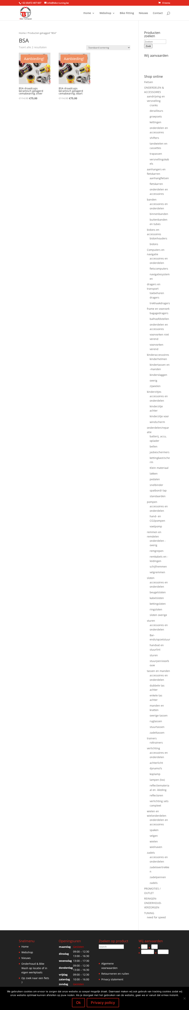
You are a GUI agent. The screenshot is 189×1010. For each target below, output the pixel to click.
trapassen (156, 153)
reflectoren (156, 795)
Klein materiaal (159, 468)
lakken (154, 473)
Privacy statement (112, 979)
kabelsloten (157, 598)
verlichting (153, 748)
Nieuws (143, 13)
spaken (154, 830)
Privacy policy (103, 1002)
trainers (152, 738)
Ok (78, 1002)
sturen (151, 620)
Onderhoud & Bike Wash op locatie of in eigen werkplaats (34, 968)
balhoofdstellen (159, 319)
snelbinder (156, 485)
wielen (154, 841)
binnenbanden (159, 214)
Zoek (148, 46)
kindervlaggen (158, 375)
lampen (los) (157, 779)
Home (87, 13)
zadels (151, 852)
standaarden (158, 496)
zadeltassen (157, 732)
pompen (152, 502)
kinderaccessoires (158, 354)
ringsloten (156, 609)
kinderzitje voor (159, 416)
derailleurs (156, 111)
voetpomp (156, 526)
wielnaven (156, 847)
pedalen (155, 479)
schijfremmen (158, 566)
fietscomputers (159, 268)
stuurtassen (157, 727)
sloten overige (158, 615)
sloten (150, 578)
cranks (154, 105)
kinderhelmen (158, 359)
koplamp (155, 774)
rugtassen (156, 721)
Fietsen (148, 82)
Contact (158, 13)
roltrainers (156, 742)
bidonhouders (158, 238)
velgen (154, 835)
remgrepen (157, 551)
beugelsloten (158, 592)
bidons (154, 244)
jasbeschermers (159, 452)
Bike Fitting (127, 13)
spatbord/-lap (158, 490)
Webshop (105, 13)
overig (153, 380)
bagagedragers (159, 313)
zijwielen (155, 386)
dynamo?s (156, 768)
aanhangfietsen (159, 178)
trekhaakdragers (160, 303)
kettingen (155, 122)
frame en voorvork (158, 308)
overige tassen (159, 715)
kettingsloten (158, 603)
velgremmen (157, 572)
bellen (153, 446)
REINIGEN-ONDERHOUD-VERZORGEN (153, 903)
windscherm (157, 422)
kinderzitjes (154, 392)
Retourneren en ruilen (115, 973)
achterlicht (156, 763)
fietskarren (156, 184)
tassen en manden (158, 671)
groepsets (156, 116)
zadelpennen (158, 877)
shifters (154, 138)
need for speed (156, 917)
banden (152, 199)
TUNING (149, 913)
